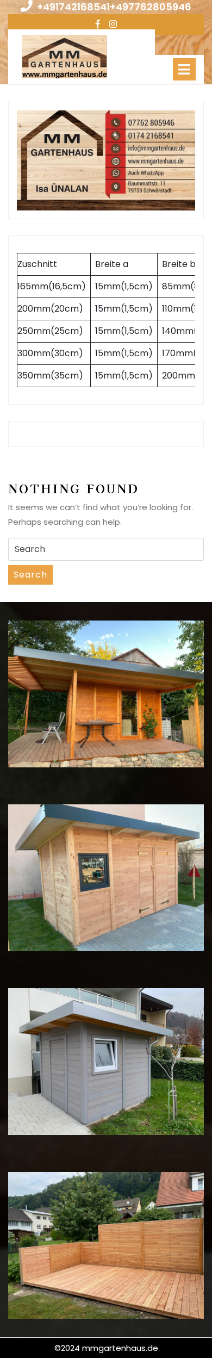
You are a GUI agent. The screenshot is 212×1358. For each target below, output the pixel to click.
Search (30, 574)
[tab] (184, 69)
